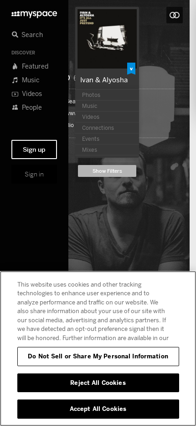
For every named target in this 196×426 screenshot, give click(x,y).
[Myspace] (34, 12)
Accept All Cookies (98, 409)
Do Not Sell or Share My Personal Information (98, 356)
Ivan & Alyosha (104, 79)
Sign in (34, 174)
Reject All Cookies (97, 382)
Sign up (34, 149)
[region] (98, 348)
